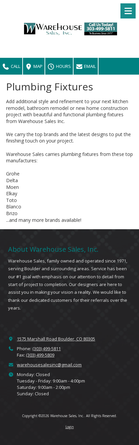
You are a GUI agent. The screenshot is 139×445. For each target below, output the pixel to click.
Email (89, 66)
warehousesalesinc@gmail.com (49, 365)
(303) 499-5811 (46, 349)
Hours (63, 66)
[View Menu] (128, 10)
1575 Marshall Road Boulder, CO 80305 (56, 339)
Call (15, 66)
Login (69, 426)
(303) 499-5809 (40, 355)
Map (37, 66)
